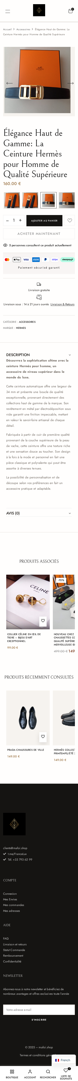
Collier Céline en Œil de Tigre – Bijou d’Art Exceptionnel (24, 638)
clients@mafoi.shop (15, 848)
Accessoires (23, 29)
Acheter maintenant (39, 233)
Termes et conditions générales (39, 1055)
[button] (70, 11)
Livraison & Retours (62, 304)
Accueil (7, 29)
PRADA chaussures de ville (25, 750)
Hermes (21, 328)
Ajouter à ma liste (69, 220)
